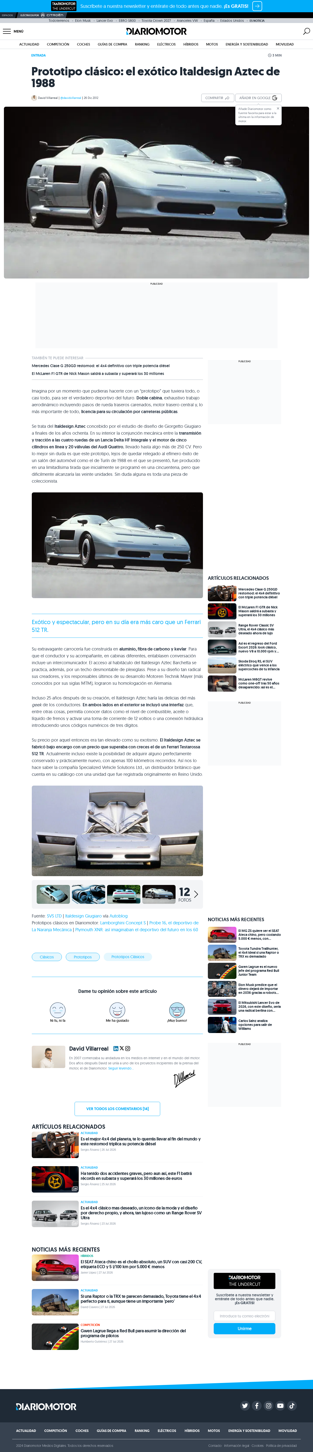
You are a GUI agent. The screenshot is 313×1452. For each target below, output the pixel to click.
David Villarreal (48, 98)
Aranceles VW (187, 20)
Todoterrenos (59, 20)
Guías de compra (112, 44)
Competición (58, 44)
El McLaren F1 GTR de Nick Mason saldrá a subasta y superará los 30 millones (98, 374)
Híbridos (190, 44)
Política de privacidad (281, 1445)
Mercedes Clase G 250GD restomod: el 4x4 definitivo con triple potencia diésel (101, 366)
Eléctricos (166, 44)
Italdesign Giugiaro (83, 916)
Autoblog (119, 916)
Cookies (258, 1445)
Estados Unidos (232, 20)
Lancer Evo (105, 20)
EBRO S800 (127, 20)
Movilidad (285, 44)
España (209, 20)
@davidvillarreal (70, 98)
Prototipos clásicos (128, 956)
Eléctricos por (30, 15)
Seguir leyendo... (121, 1068)
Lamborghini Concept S (123, 923)
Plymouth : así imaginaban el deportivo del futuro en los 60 (136, 929)
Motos (212, 44)
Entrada (38, 55)
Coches (83, 44)
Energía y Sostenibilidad (247, 44)
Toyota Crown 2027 (156, 20)
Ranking (142, 44)
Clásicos (47, 956)
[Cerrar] (278, 108)
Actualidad (29, 44)
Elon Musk (83, 20)
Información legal (236, 1445)
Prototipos (83, 956)
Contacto (215, 1445)
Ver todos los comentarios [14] (117, 1108)
